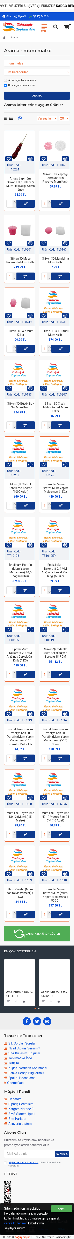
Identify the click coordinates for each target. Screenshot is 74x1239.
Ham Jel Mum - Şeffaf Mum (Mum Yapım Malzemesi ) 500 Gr (55, 895)
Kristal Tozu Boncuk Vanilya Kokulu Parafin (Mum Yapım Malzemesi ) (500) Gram (55, 737)
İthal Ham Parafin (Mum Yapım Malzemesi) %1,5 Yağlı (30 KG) (20, 570)
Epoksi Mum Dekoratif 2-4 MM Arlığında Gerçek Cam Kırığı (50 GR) (55, 570)
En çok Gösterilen (20, 951)
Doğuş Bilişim (22, 1237)
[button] (35, 1008)
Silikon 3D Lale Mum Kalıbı (21, 332)
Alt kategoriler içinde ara (22, 80)
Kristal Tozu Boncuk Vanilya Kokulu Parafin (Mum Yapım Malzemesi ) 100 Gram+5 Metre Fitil (20, 737)
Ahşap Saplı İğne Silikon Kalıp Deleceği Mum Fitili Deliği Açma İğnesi (20, 184)
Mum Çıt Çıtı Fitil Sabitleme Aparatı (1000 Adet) (20, 488)
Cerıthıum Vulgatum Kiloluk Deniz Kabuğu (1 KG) (54, 991)
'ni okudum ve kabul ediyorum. (34, 1164)
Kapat (62, 1208)
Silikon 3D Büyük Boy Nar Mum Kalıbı (20, 405)
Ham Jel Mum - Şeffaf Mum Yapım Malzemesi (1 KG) (55, 488)
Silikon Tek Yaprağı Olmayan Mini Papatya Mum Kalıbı (55, 178)
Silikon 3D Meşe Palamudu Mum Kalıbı (20, 260)
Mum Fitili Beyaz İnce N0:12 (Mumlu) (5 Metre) (20, 816)
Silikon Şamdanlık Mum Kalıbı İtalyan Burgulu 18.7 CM (55, 653)
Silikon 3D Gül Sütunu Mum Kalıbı (55, 332)
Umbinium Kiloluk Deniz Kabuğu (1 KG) (19, 991)
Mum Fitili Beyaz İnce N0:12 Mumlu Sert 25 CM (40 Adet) (55, 816)
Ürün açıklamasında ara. (22, 85)
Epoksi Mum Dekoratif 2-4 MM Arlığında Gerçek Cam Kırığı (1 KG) (21, 655)
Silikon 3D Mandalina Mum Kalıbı (55, 260)
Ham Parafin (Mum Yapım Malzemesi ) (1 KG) (20, 893)
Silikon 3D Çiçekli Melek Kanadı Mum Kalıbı (55, 407)
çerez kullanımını (16, 1223)
